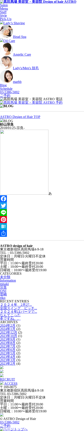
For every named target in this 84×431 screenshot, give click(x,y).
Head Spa (19, 37)
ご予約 (5, 95)
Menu (4, 8)
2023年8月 (8, 343)
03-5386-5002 (9, 92)
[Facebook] (42, 198)
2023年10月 (8, 336)
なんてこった (10, 315)
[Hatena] (42, 226)
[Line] (42, 212)
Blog (3, 85)
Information (8, 280)
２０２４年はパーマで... (18, 311)
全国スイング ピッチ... (18, 308)
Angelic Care (22, 54)
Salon (4, 5)
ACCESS (10, 383)
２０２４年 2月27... (16, 305)
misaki (4, 284)
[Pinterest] (42, 219)
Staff (3, 12)
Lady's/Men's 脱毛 (26, 68)
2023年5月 (8, 353)
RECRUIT (7, 379)
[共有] (42, 233)
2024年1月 (8, 329)
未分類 (5, 277)
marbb (17, 82)
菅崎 (3, 294)
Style (3, 15)
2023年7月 (8, 346)
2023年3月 (8, 360)
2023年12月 (8, 332)
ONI (3, 291)
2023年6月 (8, 350)
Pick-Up (5, 19)
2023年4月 (8, 356)
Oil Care (9, 41)
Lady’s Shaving (14, 23)
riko (2, 298)
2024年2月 (8, 325)
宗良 (3, 287)
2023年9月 (8, 339)
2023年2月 (8, 363)
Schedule (6, 88)
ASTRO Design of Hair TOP (20, 117)
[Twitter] (42, 205)
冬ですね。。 (10, 318)
